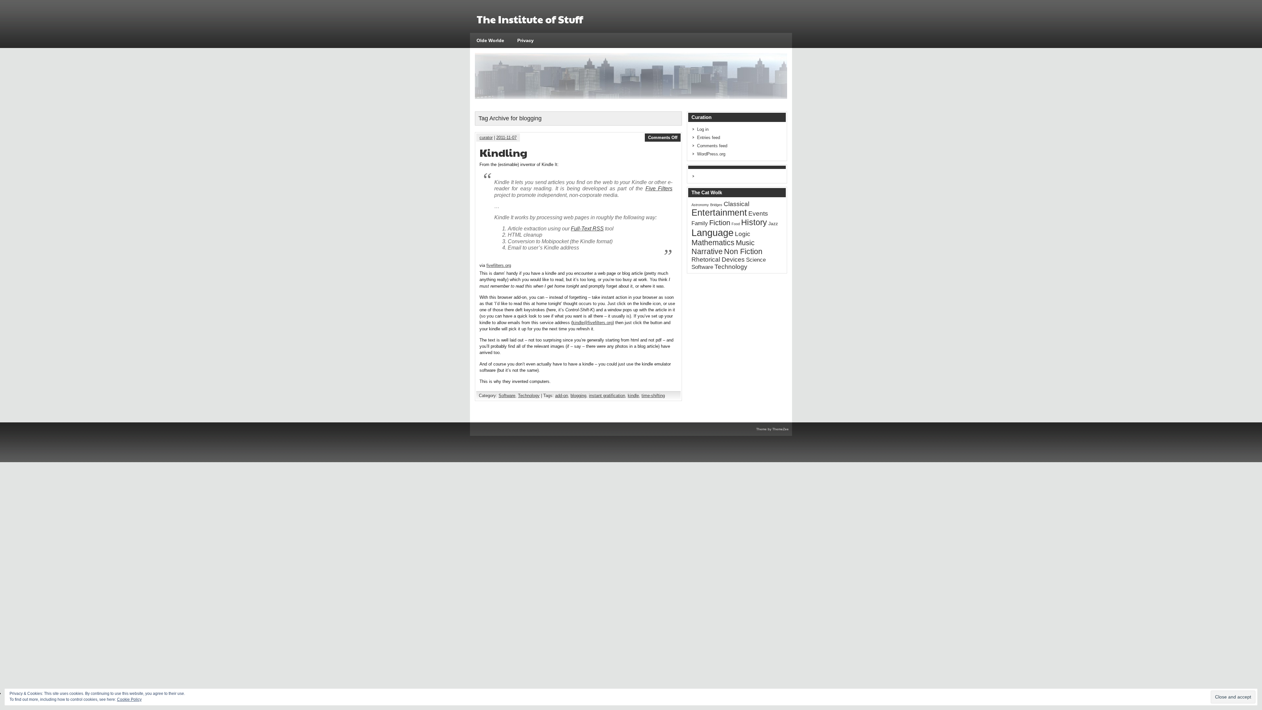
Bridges (716, 205)
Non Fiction (743, 251)
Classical (736, 204)
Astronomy (700, 205)
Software (507, 395)
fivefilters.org (498, 265)
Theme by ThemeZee (772, 429)
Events (758, 213)
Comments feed (712, 145)
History (754, 222)
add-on (561, 395)
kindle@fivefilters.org (593, 322)
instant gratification (607, 395)
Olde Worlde (490, 40)
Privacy (525, 40)
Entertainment (719, 213)
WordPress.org (711, 154)
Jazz (773, 223)
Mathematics (713, 242)
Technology (529, 395)
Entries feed (708, 137)
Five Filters (658, 188)
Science (756, 260)
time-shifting (653, 395)
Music (745, 243)
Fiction (719, 223)
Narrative (707, 251)
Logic (742, 233)
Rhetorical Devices (718, 259)
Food (736, 224)
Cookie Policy (129, 699)
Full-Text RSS (587, 228)
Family (699, 223)
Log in (703, 129)
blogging (578, 395)
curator (486, 137)
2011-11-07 (506, 137)
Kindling (503, 152)
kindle (633, 395)
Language (712, 232)
